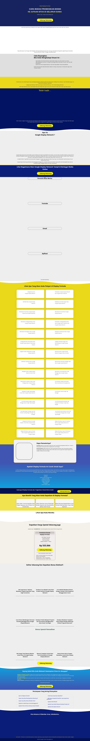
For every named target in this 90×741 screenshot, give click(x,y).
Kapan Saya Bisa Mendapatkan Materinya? (28, 698)
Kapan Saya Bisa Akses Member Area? (27, 700)
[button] (30, 696)
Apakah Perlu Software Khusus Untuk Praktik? (29, 705)
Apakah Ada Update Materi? (54, 706)
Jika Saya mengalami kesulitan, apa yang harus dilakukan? (58, 699)
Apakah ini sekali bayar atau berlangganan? (28, 703)
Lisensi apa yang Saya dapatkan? (55, 695)
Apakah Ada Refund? (52, 701)
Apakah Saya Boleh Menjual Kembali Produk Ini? (58, 704)
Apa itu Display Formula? (24, 695)
